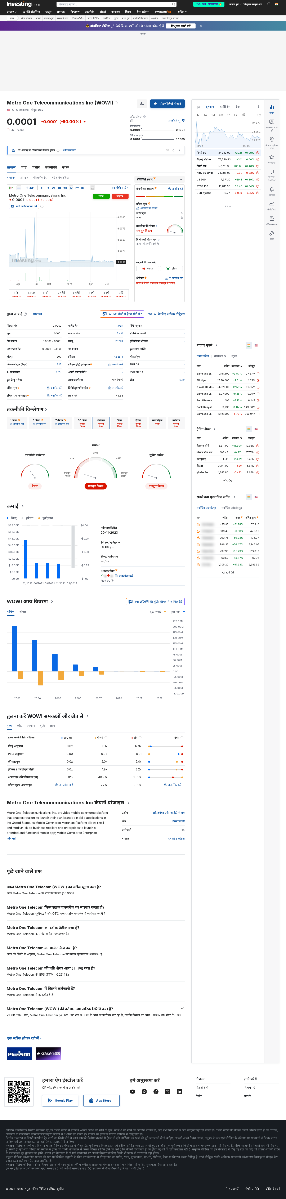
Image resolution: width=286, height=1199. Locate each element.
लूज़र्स (234, 356)
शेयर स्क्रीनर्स (143, 12)
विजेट (199, 1096)
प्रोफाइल (24, 177)
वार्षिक (10, 611)
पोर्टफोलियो (202, 1087)
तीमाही (23, 611)
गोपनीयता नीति (252, 1188)
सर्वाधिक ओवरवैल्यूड (232, 507)
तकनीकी (51, 167)
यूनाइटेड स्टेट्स (176, 838)
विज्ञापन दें (249, 1087)
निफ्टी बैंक (201, 166)
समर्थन (247, 1096)
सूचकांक (210, 106)
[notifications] (269, 4)
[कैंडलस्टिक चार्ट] (11, 187)
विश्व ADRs (78, 18)
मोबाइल (200, 1079)
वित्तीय (36, 167)
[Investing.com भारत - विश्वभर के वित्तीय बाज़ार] (23, 4)
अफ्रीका (154, 18)
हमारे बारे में (250, 1079)
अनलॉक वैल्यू (174, 120)
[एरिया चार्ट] (19, 187)
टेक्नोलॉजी (179, 821)
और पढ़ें (11, 838)
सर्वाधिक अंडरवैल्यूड (206, 507)
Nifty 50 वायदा (205, 172)
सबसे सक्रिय (203, 356)
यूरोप (116, 18)
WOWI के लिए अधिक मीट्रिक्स (166, 314)
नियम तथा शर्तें (232, 1188)
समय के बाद (62, 18)
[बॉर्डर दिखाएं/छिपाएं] (92, 187)
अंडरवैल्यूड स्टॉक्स (170, 18)
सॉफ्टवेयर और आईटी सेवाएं (169, 812)
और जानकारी (69, 150)
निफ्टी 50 (201, 152)
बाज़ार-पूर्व (49, 18)
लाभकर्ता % (220, 356)
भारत (38, 18)
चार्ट (24, 167)
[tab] (17, 423)
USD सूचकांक (204, 192)
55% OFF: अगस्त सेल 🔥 (209, 4)
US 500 (201, 179)
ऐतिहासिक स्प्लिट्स (60, 177)
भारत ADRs (93, 18)
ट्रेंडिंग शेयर (204, 429)
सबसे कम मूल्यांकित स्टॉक (213, 497)
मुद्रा (199, 106)
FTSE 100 (202, 186)
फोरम (65, 167)
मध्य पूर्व (126, 18)
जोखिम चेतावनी (273, 1188)
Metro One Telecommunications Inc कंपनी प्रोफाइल (65, 803)
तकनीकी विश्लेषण (25, 409)
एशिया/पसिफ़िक (140, 18)
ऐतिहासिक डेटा (40, 177)
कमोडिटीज (225, 106)
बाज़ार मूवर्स (204, 345)
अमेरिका (106, 18)
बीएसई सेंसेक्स (204, 159)
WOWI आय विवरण (27, 601)
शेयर (12, 18)
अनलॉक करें (66, 785)
